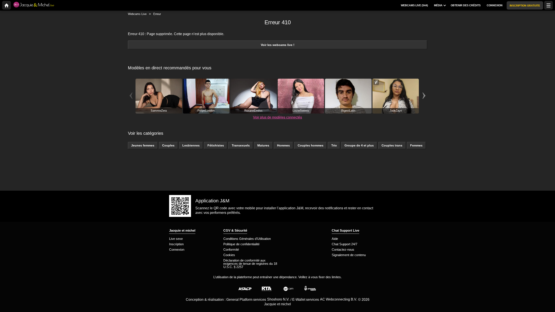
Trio (334, 145)
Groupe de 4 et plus (359, 145)
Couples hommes (310, 145)
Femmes (416, 145)
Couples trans (392, 145)
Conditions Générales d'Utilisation (247, 238)
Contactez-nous (343, 249)
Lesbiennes (191, 145)
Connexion (176, 249)
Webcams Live (137, 14)
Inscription (176, 244)
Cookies (229, 255)
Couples (168, 145)
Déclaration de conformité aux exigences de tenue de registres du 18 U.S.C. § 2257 (250, 263)
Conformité (231, 249)
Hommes (283, 145)
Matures (263, 145)
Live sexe (176, 238)
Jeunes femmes (142, 145)
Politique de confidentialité (241, 244)
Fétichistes (215, 145)
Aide (335, 238)
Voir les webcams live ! (277, 45)
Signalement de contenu (349, 255)
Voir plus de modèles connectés (277, 117)
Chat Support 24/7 (344, 244)
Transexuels (241, 145)
